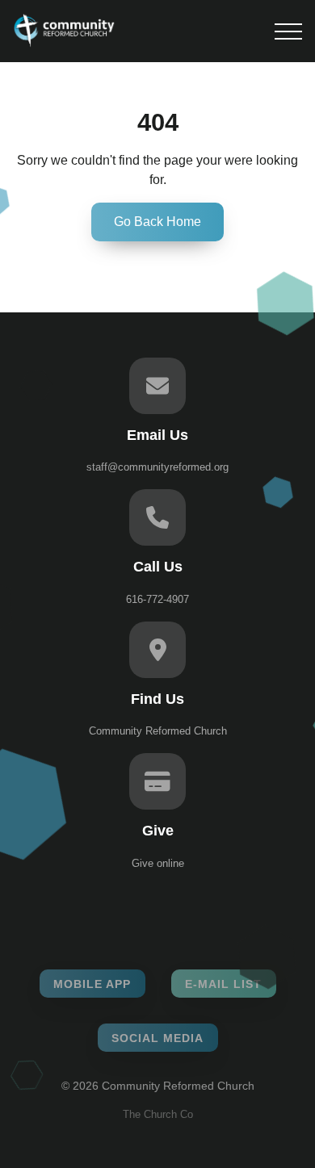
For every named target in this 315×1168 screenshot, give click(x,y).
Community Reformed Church (158, 731)
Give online (158, 863)
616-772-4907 (157, 599)
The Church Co (158, 1114)
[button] (288, 31)
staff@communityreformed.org (157, 467)
